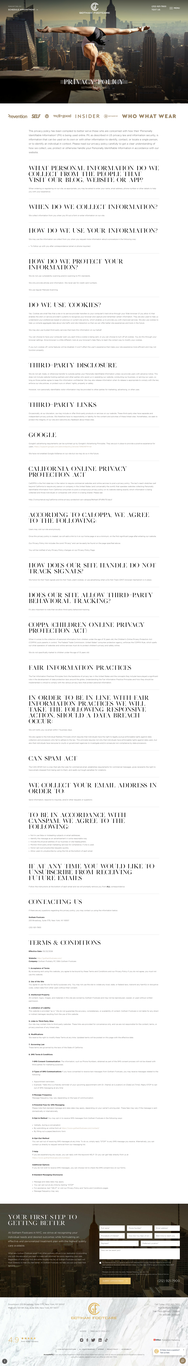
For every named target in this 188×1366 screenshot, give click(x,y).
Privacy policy (100, 1331)
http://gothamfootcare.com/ (49, 958)
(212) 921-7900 (159, 7)
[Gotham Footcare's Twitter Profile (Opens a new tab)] (93, 1340)
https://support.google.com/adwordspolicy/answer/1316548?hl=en (63, 447)
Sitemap (101, 1349)
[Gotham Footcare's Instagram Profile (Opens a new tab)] (81, 1340)
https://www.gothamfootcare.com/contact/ (80, 1128)
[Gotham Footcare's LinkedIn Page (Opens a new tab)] (100, 1340)
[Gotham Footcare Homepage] (94, 1311)
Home (83, 1331)
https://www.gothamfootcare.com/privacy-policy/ (118, 1274)
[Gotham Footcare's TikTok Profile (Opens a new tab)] (106, 1340)
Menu (177, 8)
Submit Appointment (113, 1281)
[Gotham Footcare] (95, 8)
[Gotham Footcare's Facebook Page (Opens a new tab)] (87, 1340)
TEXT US (156, 10)
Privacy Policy (112, 1349)
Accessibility (126, 1349)
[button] (175, 8)
